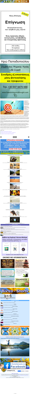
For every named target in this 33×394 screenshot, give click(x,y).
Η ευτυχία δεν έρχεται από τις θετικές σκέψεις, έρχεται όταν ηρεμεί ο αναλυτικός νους (10, 338)
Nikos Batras (13, 335)
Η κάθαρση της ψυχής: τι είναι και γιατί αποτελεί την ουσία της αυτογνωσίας (15, 202)
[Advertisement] (15, 6)
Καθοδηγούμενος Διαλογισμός (16, 335)
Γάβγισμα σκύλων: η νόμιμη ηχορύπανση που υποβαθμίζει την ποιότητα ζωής (15, 162)
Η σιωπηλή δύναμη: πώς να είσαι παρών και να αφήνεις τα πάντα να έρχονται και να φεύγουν (15, 209)
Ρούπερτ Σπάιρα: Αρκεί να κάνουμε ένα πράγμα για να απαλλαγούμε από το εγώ (15, 182)
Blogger (15, 393)
